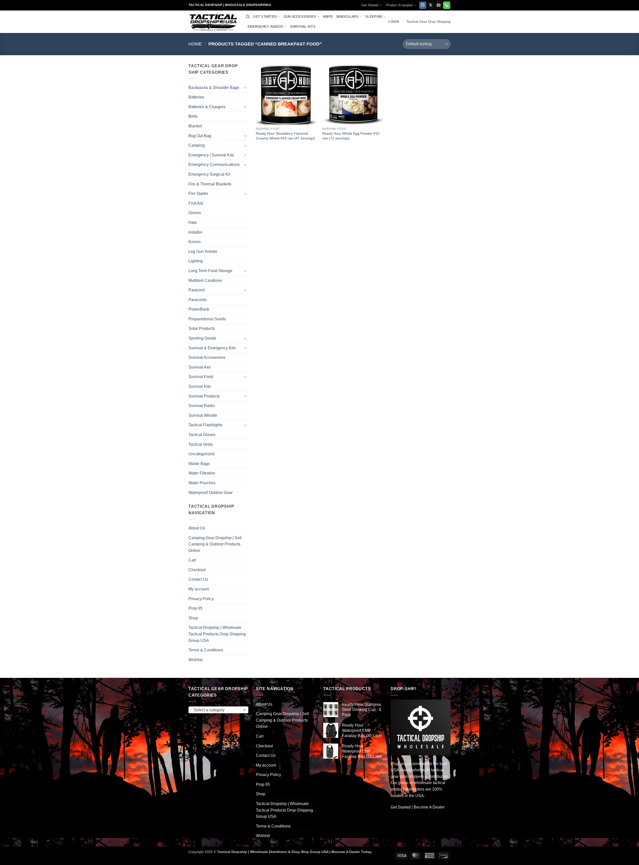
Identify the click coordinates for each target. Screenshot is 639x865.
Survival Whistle (202, 415)
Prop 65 (195, 608)
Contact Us (198, 579)
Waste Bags (199, 463)
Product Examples (399, 5)
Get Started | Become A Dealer (418, 807)
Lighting (195, 261)
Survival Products (204, 396)
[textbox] (217, 710)
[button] (393, 22)
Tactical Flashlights (205, 425)
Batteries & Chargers (206, 107)
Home (195, 43)
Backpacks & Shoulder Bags (213, 87)
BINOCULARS (347, 16)
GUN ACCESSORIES (300, 16)
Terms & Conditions (205, 650)
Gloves (194, 213)
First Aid (195, 203)
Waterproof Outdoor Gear (210, 492)
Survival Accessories (206, 357)
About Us (196, 528)
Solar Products (201, 328)
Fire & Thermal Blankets (209, 184)
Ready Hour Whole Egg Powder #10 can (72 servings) (350, 135)
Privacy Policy (201, 599)
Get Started (369, 5)
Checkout (196, 570)
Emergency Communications (214, 164)
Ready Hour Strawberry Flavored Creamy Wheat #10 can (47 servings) (285, 135)
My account (198, 589)
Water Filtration (201, 473)
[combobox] (218, 709)
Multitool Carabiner (205, 280)
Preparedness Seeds (207, 319)
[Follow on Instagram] (422, 5)
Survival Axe (199, 367)
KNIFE (328, 16)
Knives (194, 242)
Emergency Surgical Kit (209, 174)
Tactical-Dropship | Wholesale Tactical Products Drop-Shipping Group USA (217, 633)
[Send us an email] (438, 5)
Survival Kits (199, 386)
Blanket (195, 126)
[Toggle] (245, 87)
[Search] (248, 16)
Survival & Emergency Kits (212, 348)
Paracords (197, 300)
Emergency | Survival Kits (211, 155)
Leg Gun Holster (202, 251)
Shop (193, 618)
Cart (192, 560)
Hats (192, 222)
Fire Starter (198, 193)
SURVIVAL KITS (303, 26)
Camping (196, 145)
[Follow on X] (430, 5)
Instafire (195, 232)
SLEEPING (373, 16)
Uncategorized (201, 454)
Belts (192, 116)
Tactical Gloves (201, 434)
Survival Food (200, 377)
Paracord (196, 290)
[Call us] (446, 5)
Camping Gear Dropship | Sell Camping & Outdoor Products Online (215, 544)
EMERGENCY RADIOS (265, 26)
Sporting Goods (202, 338)
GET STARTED (265, 16)
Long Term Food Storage (210, 271)
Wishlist (195, 660)
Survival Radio (201, 406)
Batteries (196, 97)
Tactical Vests (200, 444)
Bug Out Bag (199, 136)
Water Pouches (201, 483)
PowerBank (198, 309)
